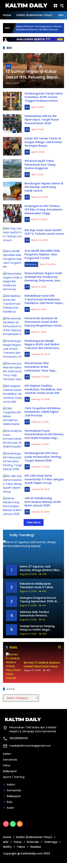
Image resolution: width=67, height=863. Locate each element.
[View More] (59, 647)
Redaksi (35, 847)
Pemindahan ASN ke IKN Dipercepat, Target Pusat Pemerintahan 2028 (42, 119)
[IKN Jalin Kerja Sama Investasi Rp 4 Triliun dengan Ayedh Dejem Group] (12, 483)
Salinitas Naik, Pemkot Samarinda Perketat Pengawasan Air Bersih (35, 614)
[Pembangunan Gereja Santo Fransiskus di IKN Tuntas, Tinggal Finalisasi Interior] (12, 101)
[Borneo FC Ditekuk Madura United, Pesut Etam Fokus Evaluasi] (13, 666)
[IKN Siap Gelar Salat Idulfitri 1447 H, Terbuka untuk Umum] (12, 236)
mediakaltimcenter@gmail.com (30, 746)
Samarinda (10, 760)
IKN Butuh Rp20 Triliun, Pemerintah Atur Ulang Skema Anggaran (40, 164)
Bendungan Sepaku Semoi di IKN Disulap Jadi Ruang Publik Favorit (44, 187)
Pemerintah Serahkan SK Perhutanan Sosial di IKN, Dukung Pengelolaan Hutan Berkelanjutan (43, 323)
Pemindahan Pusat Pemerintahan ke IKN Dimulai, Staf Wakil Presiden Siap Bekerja (44, 436)
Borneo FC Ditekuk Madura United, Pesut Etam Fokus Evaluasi (42, 664)
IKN (8, 66)
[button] (62, 5)
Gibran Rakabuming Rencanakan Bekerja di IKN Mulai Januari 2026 (43, 501)
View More (34, 522)
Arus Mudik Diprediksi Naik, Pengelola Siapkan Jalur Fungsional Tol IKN (42, 254)
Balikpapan (31, 264)
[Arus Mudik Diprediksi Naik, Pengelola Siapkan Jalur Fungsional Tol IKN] (12, 258)
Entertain (33, 842)
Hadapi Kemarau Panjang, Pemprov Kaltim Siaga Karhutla (37, 628)
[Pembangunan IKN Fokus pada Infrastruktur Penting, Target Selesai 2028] (12, 461)
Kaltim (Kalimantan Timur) (34, 837)
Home (7, 837)
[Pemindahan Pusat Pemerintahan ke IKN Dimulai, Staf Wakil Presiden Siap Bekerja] (12, 438)
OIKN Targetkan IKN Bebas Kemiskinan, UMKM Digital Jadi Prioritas (42, 411)
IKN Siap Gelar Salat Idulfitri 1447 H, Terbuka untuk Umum (44, 232)
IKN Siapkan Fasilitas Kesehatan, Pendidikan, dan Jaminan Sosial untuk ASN (43, 389)
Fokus (6, 765)
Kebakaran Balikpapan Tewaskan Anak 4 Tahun (36, 585)
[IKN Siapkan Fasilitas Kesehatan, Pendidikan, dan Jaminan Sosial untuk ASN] (12, 393)
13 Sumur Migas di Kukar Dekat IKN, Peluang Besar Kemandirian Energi (32, 74)
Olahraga (50, 842)
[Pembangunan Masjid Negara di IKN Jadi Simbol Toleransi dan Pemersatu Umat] (12, 348)
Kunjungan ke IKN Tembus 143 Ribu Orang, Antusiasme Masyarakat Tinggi (43, 209)
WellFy (7, 847)
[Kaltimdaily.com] (26, 5)
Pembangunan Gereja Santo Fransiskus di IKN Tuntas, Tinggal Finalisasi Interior (44, 97)
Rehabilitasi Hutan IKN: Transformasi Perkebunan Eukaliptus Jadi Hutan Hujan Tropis (43, 301)
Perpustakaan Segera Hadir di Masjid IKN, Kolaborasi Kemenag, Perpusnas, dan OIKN (43, 278)
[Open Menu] (55, 5)
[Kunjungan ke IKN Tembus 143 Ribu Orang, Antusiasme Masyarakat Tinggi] (12, 213)
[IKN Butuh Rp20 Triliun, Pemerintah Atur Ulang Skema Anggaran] (12, 168)
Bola (9, 802)
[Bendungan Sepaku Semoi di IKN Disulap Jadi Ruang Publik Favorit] (12, 191)
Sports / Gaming (13, 777)
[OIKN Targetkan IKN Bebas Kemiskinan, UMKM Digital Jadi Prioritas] (12, 416)
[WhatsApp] (13, 824)
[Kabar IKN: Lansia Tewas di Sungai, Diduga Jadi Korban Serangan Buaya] (12, 146)
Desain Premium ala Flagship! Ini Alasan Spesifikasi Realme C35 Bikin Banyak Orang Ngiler (27, 28)
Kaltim (7, 754)
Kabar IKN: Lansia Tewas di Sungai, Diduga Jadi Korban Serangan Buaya (43, 142)
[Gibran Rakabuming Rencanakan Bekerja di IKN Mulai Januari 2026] (12, 505)
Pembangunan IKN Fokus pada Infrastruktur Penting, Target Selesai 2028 (43, 456)
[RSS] (20, 824)
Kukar (10, 808)
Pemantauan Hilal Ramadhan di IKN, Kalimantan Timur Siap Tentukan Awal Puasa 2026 (43, 368)
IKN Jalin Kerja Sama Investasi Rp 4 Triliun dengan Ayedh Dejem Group (44, 479)
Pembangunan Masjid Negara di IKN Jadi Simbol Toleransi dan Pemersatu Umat (42, 346)
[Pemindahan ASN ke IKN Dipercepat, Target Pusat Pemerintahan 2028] (12, 123)
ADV (6, 842)
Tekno (21, 847)
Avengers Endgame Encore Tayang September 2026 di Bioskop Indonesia (38, 599)
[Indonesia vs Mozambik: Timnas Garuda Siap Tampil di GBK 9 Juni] (59, 28)
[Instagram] (6, 824)
